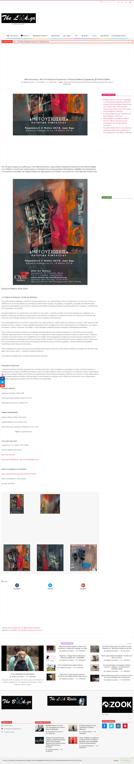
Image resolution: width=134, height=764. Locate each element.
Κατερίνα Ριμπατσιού (99, 82)
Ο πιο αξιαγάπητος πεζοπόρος (22, 674)
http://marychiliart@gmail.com (29, 459)
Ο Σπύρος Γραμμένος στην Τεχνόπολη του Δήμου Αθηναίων (87, 727)
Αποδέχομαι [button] (126, 760)
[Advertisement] (100, 19)
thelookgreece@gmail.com (12, 729)
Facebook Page (9, 732)
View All (129, 643)
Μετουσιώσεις (109, 82)
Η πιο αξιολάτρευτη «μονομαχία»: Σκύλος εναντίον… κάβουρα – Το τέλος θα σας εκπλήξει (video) (117, 667)
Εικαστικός (90, 82)
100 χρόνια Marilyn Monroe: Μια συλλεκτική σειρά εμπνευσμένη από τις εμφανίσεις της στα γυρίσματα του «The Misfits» (117, 130)
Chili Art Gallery (67, 82)
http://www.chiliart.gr (8, 455)
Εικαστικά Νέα (52, 82)
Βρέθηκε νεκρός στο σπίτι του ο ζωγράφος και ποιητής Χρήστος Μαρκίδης (55, 727)
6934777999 (8, 726)
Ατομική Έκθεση (76, 82)
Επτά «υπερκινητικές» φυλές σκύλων (70, 665)
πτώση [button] (116, 760)
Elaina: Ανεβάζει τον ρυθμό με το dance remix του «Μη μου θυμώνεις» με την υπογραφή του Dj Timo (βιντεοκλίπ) (116, 120)
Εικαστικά (84, 82)
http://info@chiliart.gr (11, 459)
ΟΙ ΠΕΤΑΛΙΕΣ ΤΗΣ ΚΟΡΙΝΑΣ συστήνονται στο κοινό (25, 630)
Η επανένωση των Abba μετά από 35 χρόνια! (25, 628)
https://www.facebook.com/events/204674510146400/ (18, 474)
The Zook (105, 714)
